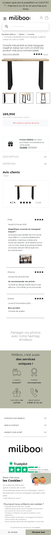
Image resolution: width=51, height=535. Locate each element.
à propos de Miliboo (14, 418)
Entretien (9, 164)
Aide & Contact (11, 425)
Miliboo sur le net (13, 432)
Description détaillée (11, 54)
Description (10, 157)
